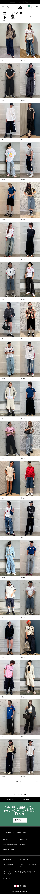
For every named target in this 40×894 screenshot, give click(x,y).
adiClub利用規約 (8, 865)
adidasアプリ (24, 839)
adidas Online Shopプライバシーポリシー (11, 873)
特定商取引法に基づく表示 (28, 872)
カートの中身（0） (27, 799)
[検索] (32, 7)
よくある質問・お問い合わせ (11, 833)
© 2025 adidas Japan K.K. (20, 891)
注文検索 (23, 832)
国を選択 (23, 886)
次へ (36, 781)
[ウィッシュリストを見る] (7, 7)
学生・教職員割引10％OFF (11, 844)
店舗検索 (23, 844)
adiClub (5, 839)
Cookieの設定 (7, 859)
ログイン (10, 799)
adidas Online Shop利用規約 (28, 866)
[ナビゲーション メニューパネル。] (3, 7)
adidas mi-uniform (8, 849)
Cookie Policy (7, 879)
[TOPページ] (20, 8)
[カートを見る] (37, 7)
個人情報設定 (24, 859)
